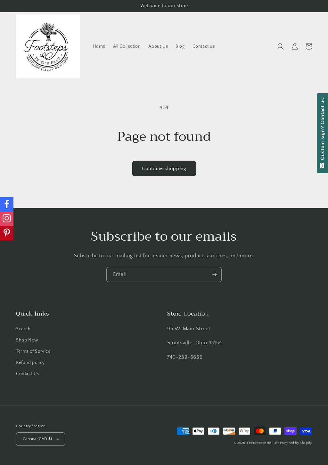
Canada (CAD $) (37, 439)
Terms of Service (33, 351)
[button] (281, 46)
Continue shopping (164, 168)
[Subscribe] (214, 274)
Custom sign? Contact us (322, 130)
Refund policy (30, 362)
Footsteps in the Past (263, 443)
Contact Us (27, 373)
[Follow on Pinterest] (6, 233)
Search (23, 329)
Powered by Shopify (296, 443)
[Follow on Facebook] (6, 204)
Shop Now (27, 340)
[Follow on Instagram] (6, 219)
